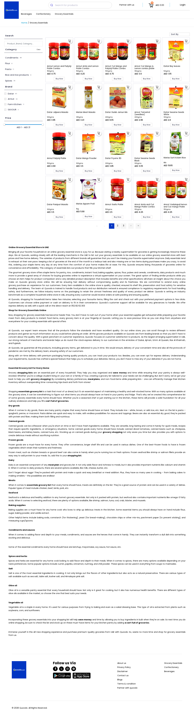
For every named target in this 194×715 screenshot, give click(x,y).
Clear (38, 49)
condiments (78, 272)
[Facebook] (55, 669)
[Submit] (51, 5)
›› (138, 225)
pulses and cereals (136, 272)
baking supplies (105, 272)
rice (69, 272)
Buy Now (59, 78)
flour (124, 272)
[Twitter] (61, 669)
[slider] (4, 125)
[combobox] (80, 5)
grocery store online (39, 282)
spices (117, 272)
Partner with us (126, 4)
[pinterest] (73, 669)
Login (182, 4)
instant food (91, 272)
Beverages (26, 14)
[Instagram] (67, 669)
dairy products (167, 272)
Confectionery (43, 14)
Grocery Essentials (64, 14)
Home (24, 22)
